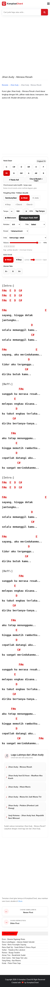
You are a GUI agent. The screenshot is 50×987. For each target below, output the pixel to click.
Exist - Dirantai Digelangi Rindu (13, 939)
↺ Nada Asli (14, 180)
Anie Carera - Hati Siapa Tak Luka (14, 958)
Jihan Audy (14, 85)
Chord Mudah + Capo (36, 180)
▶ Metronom (10, 218)
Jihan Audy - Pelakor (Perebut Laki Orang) (23, 806)
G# (21, 173)
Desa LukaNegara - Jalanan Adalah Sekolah (18, 942)
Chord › (30, 204)
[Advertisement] (25, 48)
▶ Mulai (24, 198)
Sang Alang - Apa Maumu (11, 960)
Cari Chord (44, 12)
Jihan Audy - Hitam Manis (19, 787)
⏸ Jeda (35, 198)
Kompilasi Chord (25, 980)
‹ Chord (18, 204)
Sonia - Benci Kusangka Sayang (14, 945)
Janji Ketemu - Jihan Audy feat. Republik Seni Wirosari (26, 816)
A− (6, 271)
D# (29, 167)
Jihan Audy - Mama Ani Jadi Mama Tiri (24, 797)
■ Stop (8, 204)
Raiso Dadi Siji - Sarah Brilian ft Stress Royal (19, 947)
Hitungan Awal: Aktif (29, 218)
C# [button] (20, 290)
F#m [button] (4, 290)
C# (14, 167)
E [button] (10, 290)
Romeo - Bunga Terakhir (11, 953)
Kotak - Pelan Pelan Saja (11, 963)
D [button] (15, 290)
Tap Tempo (40, 211)
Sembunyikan (11, 198)
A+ (19, 271)
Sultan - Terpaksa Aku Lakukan (13, 950)
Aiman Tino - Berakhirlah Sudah (14, 955)
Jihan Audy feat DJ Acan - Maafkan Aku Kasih (25, 777)
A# (36, 173)
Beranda (5, 85)
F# (7, 173)
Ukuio (20, 901)
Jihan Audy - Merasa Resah (20, 767)
